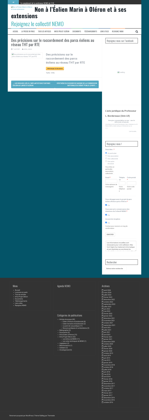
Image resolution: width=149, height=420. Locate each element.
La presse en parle (28, 31)
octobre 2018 (108, 367)
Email (107, 177)
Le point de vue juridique (71, 326)
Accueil (15, 31)
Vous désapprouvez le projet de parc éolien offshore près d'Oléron (118, 200)
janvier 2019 (108, 363)
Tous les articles (44, 31)
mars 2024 (107, 292)
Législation (63, 343)
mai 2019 (107, 360)
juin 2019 (107, 358)
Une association (113, 156)
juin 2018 (107, 372)
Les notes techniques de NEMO (73, 341)
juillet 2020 (107, 346)
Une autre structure (111, 163)
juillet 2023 (107, 295)
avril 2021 (107, 334)
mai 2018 (107, 374)
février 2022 (108, 313)
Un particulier (112, 153)
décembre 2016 (109, 398)
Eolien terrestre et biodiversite (73, 324)
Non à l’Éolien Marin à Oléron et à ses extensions (68, 12)
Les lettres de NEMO (70, 339)
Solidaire (62, 348)
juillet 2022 (107, 306)
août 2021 (107, 327)
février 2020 (108, 348)
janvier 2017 (108, 395)
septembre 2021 (109, 325)
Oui (109, 205)
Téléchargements (90, 31)
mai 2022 (107, 311)
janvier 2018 (108, 381)
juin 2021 (107, 332)
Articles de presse (65, 319)
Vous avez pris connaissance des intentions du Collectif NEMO (117, 210)
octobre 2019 (108, 353)
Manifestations (64, 345)
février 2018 (108, 379)
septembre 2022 (109, 304)
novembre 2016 (109, 400)
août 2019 (107, 355)
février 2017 (108, 393)
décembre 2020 (109, 341)
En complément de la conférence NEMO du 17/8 (37, 3)
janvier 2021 (108, 339)
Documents (77, 31)
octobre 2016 (108, 402)
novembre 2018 (109, 365)
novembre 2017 (109, 386)
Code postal (131, 179)
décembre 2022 (109, 299)
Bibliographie (63, 330)
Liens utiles (104, 31)
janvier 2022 (108, 316)
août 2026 (107, 290)
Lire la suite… (133, 131)
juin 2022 (107, 309)
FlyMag (42, 416)
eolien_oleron (27, 49)
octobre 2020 (108, 344)
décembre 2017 (109, 383)
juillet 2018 (107, 369)
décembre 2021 (109, 318)
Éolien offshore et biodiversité (73, 321)
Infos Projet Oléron (61, 31)
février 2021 (108, 337)
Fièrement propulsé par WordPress (21, 416)
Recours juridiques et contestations (75, 328)
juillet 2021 (107, 330)
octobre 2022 (108, 302)
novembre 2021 (109, 320)
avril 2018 (107, 376)
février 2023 (108, 297)
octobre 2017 (108, 388)
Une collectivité (113, 159)
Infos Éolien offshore (66, 334)
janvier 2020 (108, 351)
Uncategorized (64, 350)
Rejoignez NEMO (117, 31)
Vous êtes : (109, 149)
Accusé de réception (112, 219)
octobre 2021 (108, 323)
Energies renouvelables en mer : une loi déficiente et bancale (121, 121)
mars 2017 (107, 391)
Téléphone (122, 179)
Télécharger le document (55, 68)
